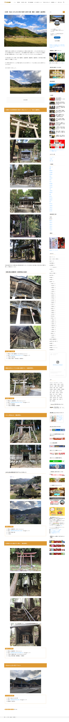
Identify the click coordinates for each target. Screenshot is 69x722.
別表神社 (51, 387)
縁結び (50, 176)
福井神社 (54, 300)
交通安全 (55, 384)
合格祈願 (50, 185)
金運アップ (51, 166)
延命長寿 (50, 209)
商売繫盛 (62, 389)
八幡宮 (55, 385)
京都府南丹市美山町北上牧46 (16, 530)
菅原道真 (54, 399)
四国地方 (50, 227)
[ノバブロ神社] (7, 2)
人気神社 (50, 158)
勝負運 (50, 196)
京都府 (16, 709)
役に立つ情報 (53, 273)
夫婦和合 (50, 207)
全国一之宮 (51, 160)
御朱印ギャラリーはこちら (53, 250)
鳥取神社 (53, 291)
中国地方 (50, 226)
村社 (61, 395)
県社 (57, 397)
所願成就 (50, 192)
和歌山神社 (54, 325)
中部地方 (50, 222)
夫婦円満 (50, 205)
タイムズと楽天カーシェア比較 (55, 530)
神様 (52, 279)
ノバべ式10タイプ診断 (55, 258)
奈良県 (57, 390)
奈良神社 (54, 329)
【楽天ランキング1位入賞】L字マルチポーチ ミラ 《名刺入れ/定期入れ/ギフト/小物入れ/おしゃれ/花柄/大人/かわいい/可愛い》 (60, 417)
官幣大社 (57, 392)
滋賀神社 (54, 331)
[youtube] (59, 40)
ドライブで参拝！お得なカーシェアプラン (56, 552)
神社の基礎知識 (54, 339)
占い (52, 261)
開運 (50, 168)
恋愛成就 (50, 177)
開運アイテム (53, 345)
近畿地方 (9, 709)
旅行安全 (50, 210)
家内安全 (50, 203)
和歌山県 (55, 389)
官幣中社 (53, 392)
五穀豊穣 (51, 384)
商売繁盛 (50, 174)
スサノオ (51, 382)
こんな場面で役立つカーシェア (55, 532)
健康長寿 (50, 199)
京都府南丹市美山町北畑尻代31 (17, 652)
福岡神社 (53, 306)
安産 (50, 201)
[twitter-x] (55, 40)
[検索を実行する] (64, 12)
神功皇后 (60, 397)
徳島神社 (53, 310)
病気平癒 (50, 198)
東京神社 (53, 337)
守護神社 (53, 265)
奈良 (52, 271)
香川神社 (53, 314)
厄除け (50, 179)
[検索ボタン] (64, 2)
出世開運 (50, 172)
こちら (61, 525)
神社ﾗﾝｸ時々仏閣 (54, 341)
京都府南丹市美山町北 (15, 699)
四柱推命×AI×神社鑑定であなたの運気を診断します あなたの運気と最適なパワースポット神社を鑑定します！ (56, 46)
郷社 (57, 399)
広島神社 (53, 289)
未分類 (52, 275)
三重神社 (54, 319)
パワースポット (51, 157)
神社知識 (53, 316)
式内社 (57, 394)
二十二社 (60, 382)
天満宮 (54, 390)
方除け (50, 181)
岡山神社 (53, 285)
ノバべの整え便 (54, 267)
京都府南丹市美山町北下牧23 (16, 402)
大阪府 (51, 390)
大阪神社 (54, 327)
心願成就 (50, 190)
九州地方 (50, 229)
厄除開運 (50, 183)
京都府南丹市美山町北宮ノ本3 (17, 355)
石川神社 (53, 298)
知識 (52, 277)
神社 (6, 709)
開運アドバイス (54, 347)
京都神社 (12, 709)
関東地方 (50, 220)
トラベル (53, 256)
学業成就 (50, 187)
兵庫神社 (54, 323)
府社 (53, 394)
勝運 (50, 194)
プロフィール (57, 37)
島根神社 (54, 287)
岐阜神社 (53, 295)
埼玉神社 (53, 335)
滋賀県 (51, 397)
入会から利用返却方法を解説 (54, 531)
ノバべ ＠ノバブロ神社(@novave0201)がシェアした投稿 (59, 375)
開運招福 (50, 170)
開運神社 (53, 349)
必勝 (50, 188)
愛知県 (55, 395)
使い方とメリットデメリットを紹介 (55, 529)
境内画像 (53, 263)
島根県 (51, 394)
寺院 (52, 269)
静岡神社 (53, 302)
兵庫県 (59, 385)
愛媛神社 (53, 312)
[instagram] (57, 40)
